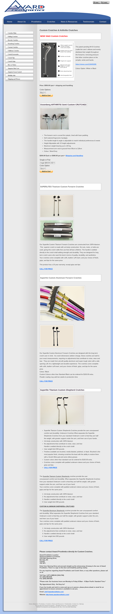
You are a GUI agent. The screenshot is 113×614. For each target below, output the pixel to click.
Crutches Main (12, 33)
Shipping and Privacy (14, 79)
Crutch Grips (11, 61)
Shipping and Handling (74, 155)
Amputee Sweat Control (15, 72)
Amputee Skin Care (13, 68)
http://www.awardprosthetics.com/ (57, 594)
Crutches (48, 604)
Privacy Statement (72, 605)
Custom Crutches (13, 47)
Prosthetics (42, 604)
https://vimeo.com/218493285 (86, 64)
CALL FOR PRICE (50, 467)
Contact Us (75, 604)
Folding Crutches (13, 36)
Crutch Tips (11, 58)
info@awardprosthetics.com (54, 592)
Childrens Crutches (13, 50)
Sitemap (81, 604)
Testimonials (67, 604)
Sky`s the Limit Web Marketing (68, 607)
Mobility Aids (11, 75)
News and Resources (58, 604)
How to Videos (12, 65)
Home (30, 604)
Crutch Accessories (13, 54)
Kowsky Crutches (13, 40)
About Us (35, 604)
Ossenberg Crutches (13, 43)
